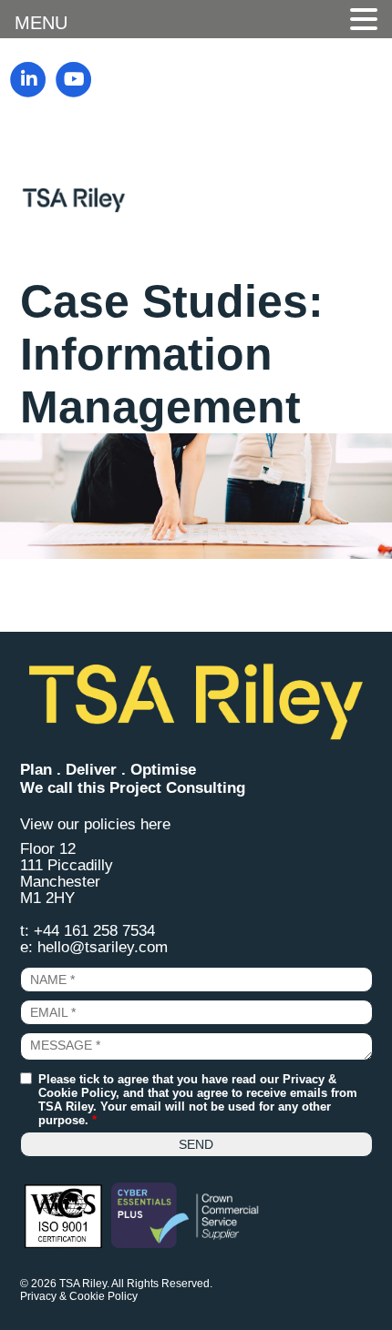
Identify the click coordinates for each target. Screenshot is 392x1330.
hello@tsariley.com (102, 947)
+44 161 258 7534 (94, 930)
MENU (41, 23)
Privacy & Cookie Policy (79, 1296)
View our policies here (95, 824)
